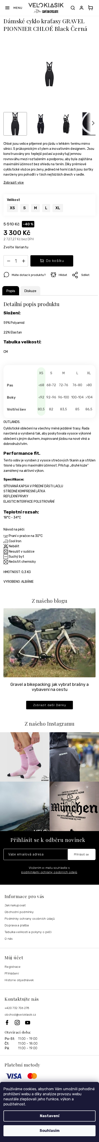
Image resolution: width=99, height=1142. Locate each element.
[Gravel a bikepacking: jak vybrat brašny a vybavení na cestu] (49, 642)
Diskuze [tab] (30, 291)
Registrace (12, 966)
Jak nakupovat (15, 905)
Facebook (10, 1022)
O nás (9, 938)
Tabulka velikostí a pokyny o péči (28, 932)
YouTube (28, 1022)
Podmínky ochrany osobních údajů (30, 918)
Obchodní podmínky (19, 912)
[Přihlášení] (82, 8)
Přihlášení (12, 973)
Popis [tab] (10, 291)
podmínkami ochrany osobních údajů (49, 872)
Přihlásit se (81, 854)
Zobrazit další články (49, 705)
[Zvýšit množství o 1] (23, 261)
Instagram (20, 1022)
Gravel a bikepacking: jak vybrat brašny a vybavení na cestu (49, 687)
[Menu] (13, 8)
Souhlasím (50, 1130)
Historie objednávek (19, 980)
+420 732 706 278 (17, 1008)
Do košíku (55, 261)
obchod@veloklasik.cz (20, 1014)
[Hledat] (72, 7)
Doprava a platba (17, 925)
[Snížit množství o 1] (8, 261)
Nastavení (49, 1116)
